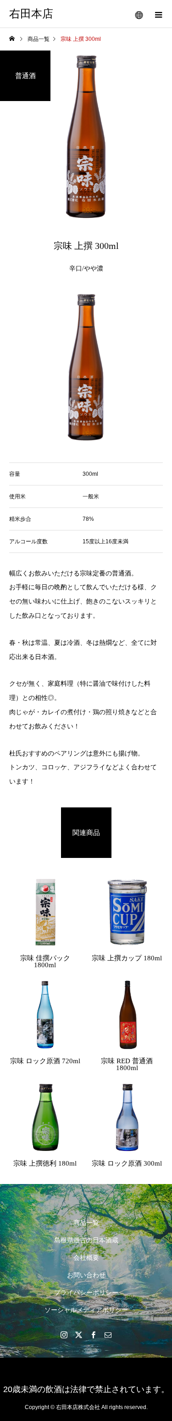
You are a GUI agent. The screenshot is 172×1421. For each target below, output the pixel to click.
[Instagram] (64, 1334)
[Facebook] (93, 1334)
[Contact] (108, 1334)
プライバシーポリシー (86, 1292)
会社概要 (86, 1257)
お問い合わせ (86, 1275)
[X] (78, 1334)
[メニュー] (158, 14)
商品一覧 (86, 1222)
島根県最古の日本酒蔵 (86, 1240)
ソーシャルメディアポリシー (86, 1310)
